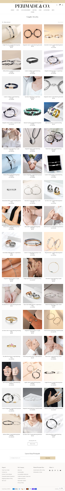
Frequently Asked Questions (8, 476)
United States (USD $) (6, 489)
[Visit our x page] (57, 470)
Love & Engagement (25, 10)
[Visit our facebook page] (49, 470)
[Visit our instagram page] (52, 470)
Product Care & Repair (7, 474)
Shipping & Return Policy (7, 478)
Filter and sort (7, 22)
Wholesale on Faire (37, 472)
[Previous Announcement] (14, 1)
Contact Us (4, 472)
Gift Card (4, 480)
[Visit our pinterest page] (55, 470)
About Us (20, 470)
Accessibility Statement (23, 474)
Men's (53, 10)
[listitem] (32, 1)
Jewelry (12, 10)
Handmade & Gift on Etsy (39, 470)
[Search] (56, 5)
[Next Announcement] (51, 1)
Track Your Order (5, 470)
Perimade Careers (22, 480)
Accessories (47, 10)
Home (40, 10)
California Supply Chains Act (24, 476)
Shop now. (41, 1)
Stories (32, 12)
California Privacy (22, 478)
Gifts (18, 10)
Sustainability (21, 472)
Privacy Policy (21, 482)
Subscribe (48, 458)
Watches (34, 10)
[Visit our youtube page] (60, 470)
